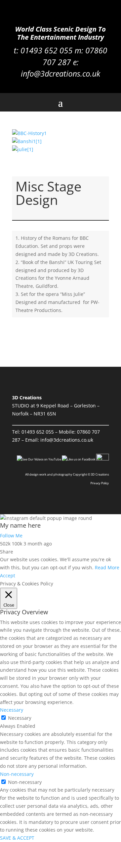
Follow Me (11, 535)
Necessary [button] (11, 710)
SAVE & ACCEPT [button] (17, 838)
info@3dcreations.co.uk (60, 73)
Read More (107, 567)
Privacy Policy (99, 483)
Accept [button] (7, 575)
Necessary (19, 718)
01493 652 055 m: (53, 50)
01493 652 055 (38, 432)
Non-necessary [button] (17, 774)
